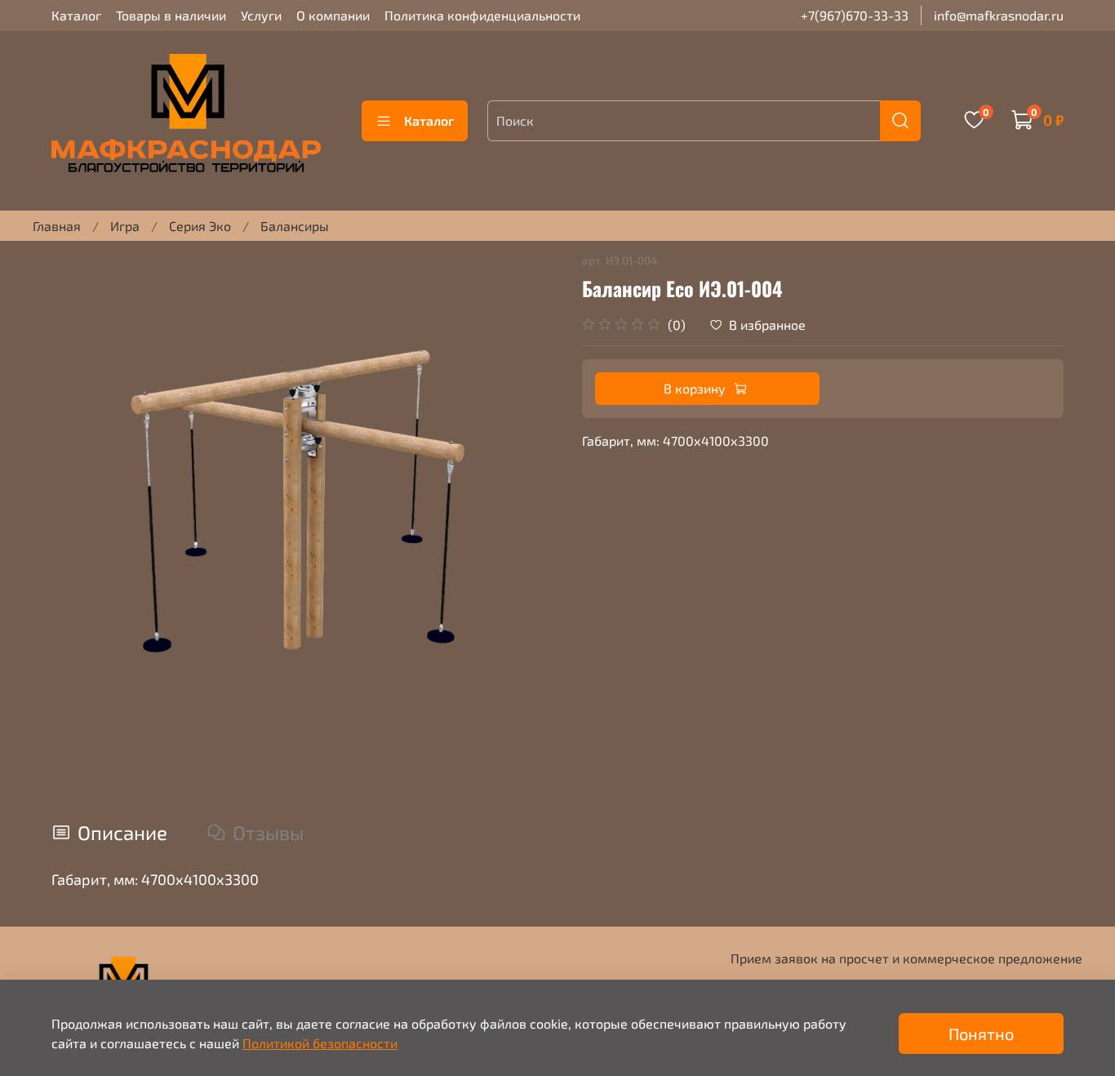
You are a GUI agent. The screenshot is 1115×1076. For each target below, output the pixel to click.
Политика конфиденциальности (482, 15)
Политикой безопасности (320, 1043)
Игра (125, 225)
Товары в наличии (171, 15)
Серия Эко (200, 225)
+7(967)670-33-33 (854, 15)
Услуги (261, 15)
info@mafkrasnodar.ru (999, 15)
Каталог (76, 15)
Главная (57, 225)
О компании (333, 15)
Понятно (981, 1033)
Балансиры (294, 225)
